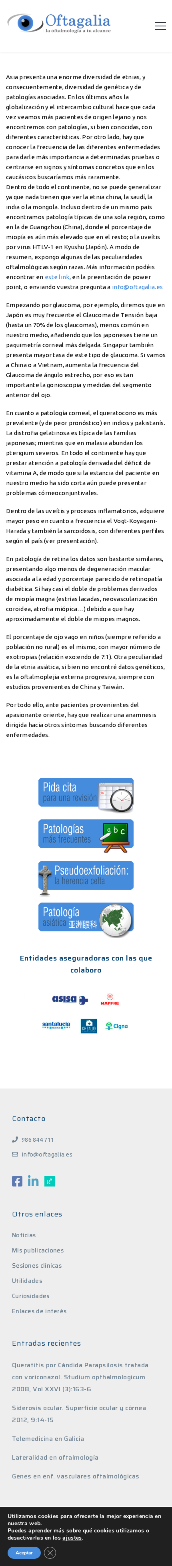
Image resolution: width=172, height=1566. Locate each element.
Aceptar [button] (24, 1553)
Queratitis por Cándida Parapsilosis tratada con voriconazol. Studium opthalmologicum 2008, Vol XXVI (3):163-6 (80, 1377)
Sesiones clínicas (37, 1265)
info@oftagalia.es (137, 287)
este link (57, 277)
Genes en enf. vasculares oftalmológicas (76, 1476)
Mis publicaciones (38, 1250)
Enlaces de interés (39, 1311)
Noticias (24, 1235)
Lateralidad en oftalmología (55, 1457)
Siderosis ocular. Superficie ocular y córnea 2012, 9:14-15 (79, 1414)
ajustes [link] (72, 1538)
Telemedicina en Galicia (48, 1439)
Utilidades (27, 1281)
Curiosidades (31, 1296)
